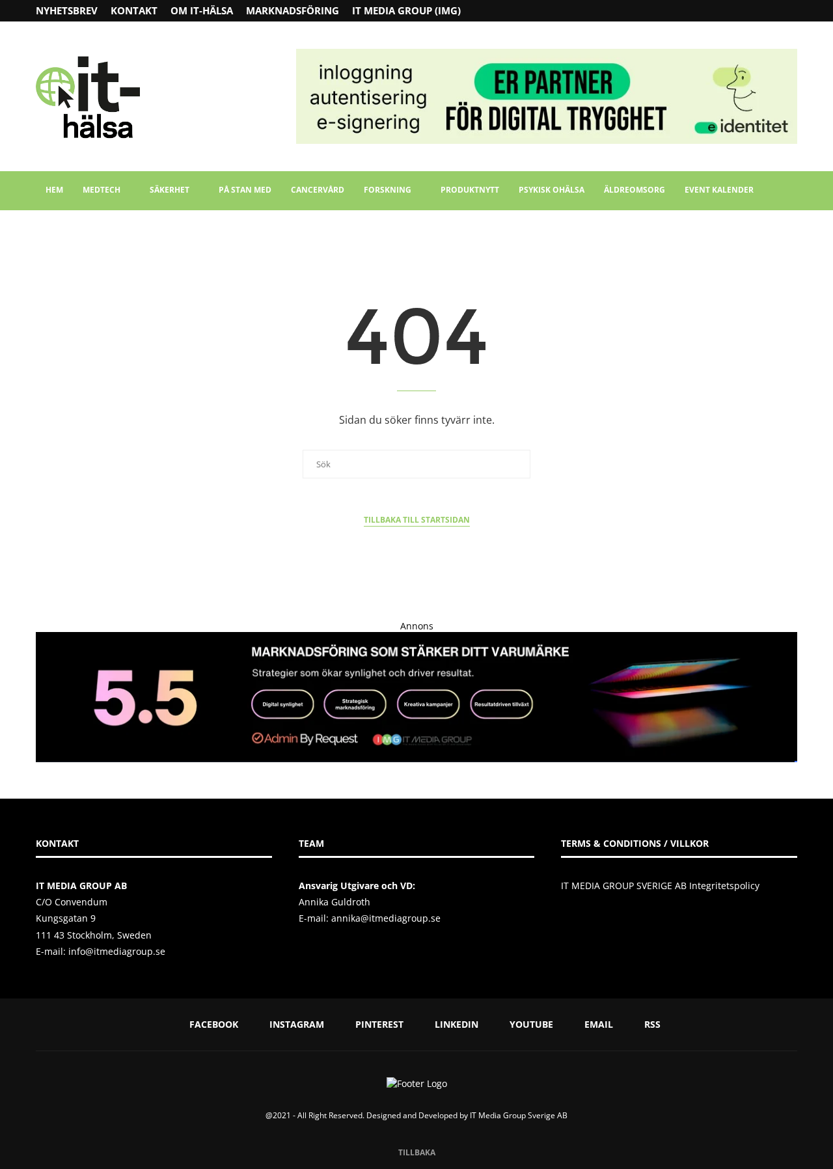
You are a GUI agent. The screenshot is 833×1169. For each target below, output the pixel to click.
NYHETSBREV (67, 10)
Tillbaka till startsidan (417, 519)
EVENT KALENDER (719, 189)
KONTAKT (134, 10)
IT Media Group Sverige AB (518, 1115)
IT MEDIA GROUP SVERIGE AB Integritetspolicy (660, 885)
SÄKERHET (169, 189)
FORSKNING (387, 189)
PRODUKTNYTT (470, 189)
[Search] (790, 191)
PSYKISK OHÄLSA (551, 189)
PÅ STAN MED (245, 189)
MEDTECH (101, 189)
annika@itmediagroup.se (386, 918)
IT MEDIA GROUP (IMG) (406, 10)
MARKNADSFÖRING (292, 10)
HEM (54, 189)
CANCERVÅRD (317, 189)
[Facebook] (742, 10)
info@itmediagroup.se (116, 951)
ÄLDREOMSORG (634, 189)
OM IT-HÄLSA (202, 10)
